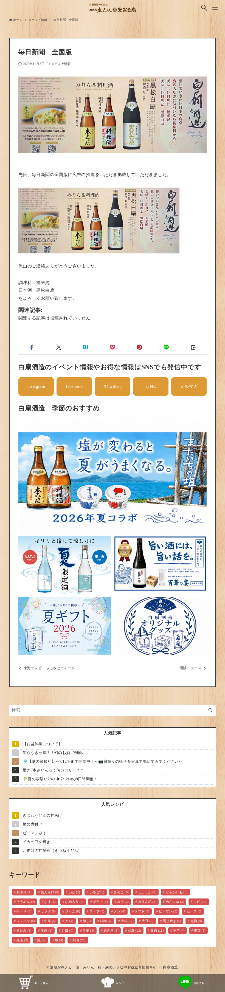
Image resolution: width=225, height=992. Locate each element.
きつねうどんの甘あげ (42, 815)
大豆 (148, 921)
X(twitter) (112, 386)
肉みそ (111, 930)
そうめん (25, 902)
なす (50, 902)
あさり (24, 892)
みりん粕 (147, 902)
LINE (150, 386)
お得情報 (199, 983)
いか (74, 892)
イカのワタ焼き (36, 842)
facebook (74, 386)
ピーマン (168, 911)
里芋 (179, 930)
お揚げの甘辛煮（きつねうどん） (52, 850)
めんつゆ (175, 902)
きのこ (121, 892)
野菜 (200, 930)
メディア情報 (61, 64)
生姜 (88, 930)
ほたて (100, 902)
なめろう (74, 902)
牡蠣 (68, 930)
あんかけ (50, 892)
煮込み (24, 930)
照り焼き (172, 921)
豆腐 (134, 930)
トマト (142, 911)
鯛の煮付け (33, 824)
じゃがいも (177, 892)
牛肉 (47, 930)
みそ (123, 902)
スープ (97, 911)
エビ (200, 902)
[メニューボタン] (215, 7)
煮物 (196, 921)
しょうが (147, 892)
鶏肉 (79, 940)
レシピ (120, 983)
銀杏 (22, 940)
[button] (31, 347)
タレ (119, 911)
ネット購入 (41, 983)
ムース (194, 911)
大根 (127, 921)
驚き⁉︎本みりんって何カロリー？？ (53, 770)
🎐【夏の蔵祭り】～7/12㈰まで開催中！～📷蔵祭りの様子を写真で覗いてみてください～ (102, 761)
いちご (97, 892)
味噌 (106, 921)
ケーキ (24, 911)
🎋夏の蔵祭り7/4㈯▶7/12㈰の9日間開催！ (60, 779)
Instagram (36, 386)
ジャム (72, 911)
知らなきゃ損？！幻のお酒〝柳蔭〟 (54, 752)
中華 (50, 921)
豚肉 (157, 930)
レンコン (25, 921)
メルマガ (189, 386)
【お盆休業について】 (42, 744)
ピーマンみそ (34, 833)
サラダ (48, 911)
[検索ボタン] (204, 7)
